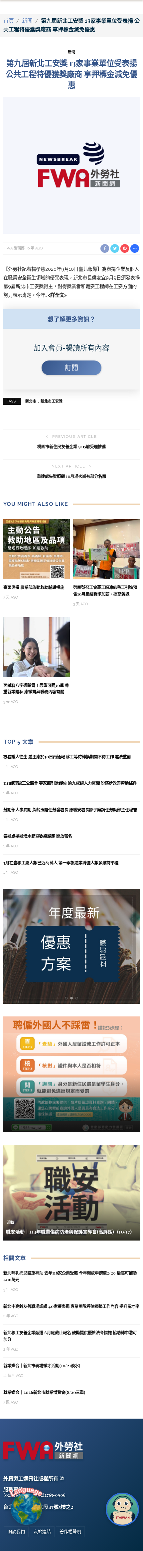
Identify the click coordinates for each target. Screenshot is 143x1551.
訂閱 (71, 368)
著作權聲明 (70, 1531)
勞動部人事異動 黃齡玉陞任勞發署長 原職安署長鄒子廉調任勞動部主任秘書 (70, 809)
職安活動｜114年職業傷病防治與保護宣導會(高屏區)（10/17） (70, 1232)
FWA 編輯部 (14, 248)
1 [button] (67, 998)
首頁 (8, 21)
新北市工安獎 (52, 401)
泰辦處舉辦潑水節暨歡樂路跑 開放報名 (37, 836)
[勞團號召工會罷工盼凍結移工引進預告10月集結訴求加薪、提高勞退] (106, 549)
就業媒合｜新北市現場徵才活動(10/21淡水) (41, 1365)
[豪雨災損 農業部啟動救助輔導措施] (36, 549)
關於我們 (16, 1531)
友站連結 (42, 1531)
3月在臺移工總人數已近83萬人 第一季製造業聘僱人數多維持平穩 (61, 862)
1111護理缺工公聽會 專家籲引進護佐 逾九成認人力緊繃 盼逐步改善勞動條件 (70, 783)
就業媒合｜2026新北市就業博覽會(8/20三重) (44, 1392)
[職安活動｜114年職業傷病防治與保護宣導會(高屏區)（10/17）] (71, 1192)
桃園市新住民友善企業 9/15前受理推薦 (71, 446)
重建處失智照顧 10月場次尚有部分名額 (71, 476)
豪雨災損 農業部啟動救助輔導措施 (33, 587)
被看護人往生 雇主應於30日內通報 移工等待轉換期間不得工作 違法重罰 (67, 756)
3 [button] (78, 998)
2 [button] (73, 998)
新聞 (27, 21)
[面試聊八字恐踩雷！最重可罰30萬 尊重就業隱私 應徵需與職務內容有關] (36, 647)
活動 (10, 1223)
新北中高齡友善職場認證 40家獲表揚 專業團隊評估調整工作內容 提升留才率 (71, 1306)
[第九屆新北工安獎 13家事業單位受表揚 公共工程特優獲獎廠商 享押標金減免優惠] (71, 165)
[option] (72, 946)
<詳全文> (57, 295)
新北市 (30, 401)
